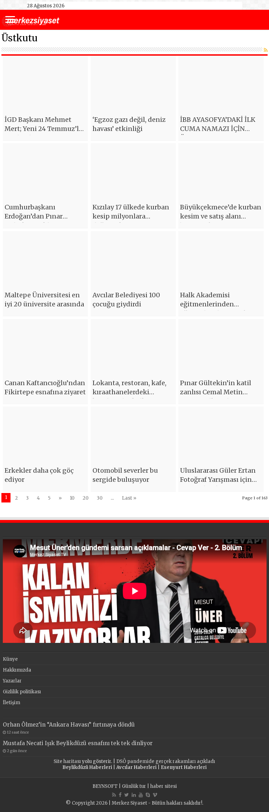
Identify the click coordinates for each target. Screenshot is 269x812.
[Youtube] (141, 795)
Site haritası (67, 761)
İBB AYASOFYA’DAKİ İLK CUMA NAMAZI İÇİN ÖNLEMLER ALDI (217, 129)
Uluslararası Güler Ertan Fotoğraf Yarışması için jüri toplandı (218, 479)
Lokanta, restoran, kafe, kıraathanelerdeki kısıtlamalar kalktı (129, 392)
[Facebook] (120, 795)
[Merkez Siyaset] (30, 20)
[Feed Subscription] (266, 50)
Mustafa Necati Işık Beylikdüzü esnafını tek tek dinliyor (78, 743)
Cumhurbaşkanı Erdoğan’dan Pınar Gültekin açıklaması (36, 216)
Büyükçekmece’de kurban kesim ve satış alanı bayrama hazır (220, 216)
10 (72, 498)
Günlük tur (134, 786)
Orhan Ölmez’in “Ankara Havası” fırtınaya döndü (69, 724)
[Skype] (148, 795)
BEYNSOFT (105, 786)
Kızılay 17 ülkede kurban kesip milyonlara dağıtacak (130, 216)
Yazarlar (12, 681)
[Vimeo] (155, 795)
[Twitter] (127, 795)
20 (86, 498)
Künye (10, 659)
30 (100, 498)
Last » (129, 498)
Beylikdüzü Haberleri (87, 767)
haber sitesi (163, 786)
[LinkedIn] (134, 795)
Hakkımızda (17, 670)
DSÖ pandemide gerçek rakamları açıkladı (165, 761)
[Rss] (114, 795)
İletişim (11, 703)
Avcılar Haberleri (136, 767)
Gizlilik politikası (22, 692)
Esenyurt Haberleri (184, 767)
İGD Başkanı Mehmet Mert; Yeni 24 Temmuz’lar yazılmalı (45, 129)
